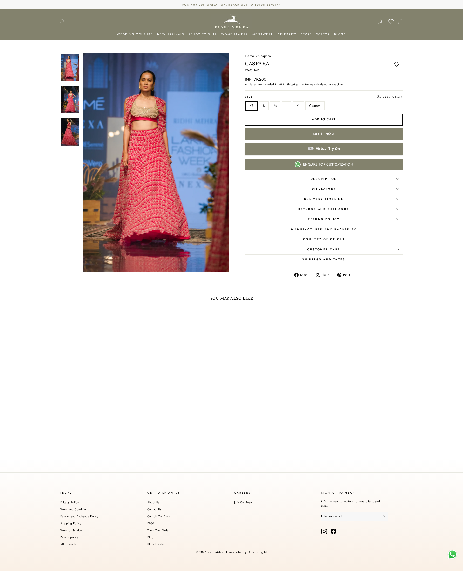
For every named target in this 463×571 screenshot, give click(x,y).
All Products (68, 544)
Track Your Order (158, 530)
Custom (314, 105)
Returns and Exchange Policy (79, 516)
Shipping (292, 84)
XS (252, 105)
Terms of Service (71, 530)
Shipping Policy (70, 523)
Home (249, 55)
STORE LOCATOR (315, 34)
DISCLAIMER (324, 189)
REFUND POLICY (324, 219)
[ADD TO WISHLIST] (397, 64)
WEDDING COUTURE (135, 34)
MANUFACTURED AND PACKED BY (323, 229)
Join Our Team (243, 502)
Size (324, 97)
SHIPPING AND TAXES (323, 259)
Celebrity (287, 34)
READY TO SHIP (203, 34)
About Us (153, 502)
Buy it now (324, 134)
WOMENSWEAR (234, 34)
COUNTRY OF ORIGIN (324, 239)
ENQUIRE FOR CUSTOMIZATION (328, 164)
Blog (150, 537)
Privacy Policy (69, 502)
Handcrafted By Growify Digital (246, 552)
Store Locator (156, 544)
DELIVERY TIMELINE (324, 199)
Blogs (340, 34)
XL (298, 105)
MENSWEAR (262, 34)
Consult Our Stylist (159, 516)
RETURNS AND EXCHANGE (323, 209)
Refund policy (69, 537)
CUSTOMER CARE (323, 249)
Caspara (264, 55)
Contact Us (154, 509)
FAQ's (151, 523)
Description (324, 179)
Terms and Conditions (74, 509)
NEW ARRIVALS (170, 34)
